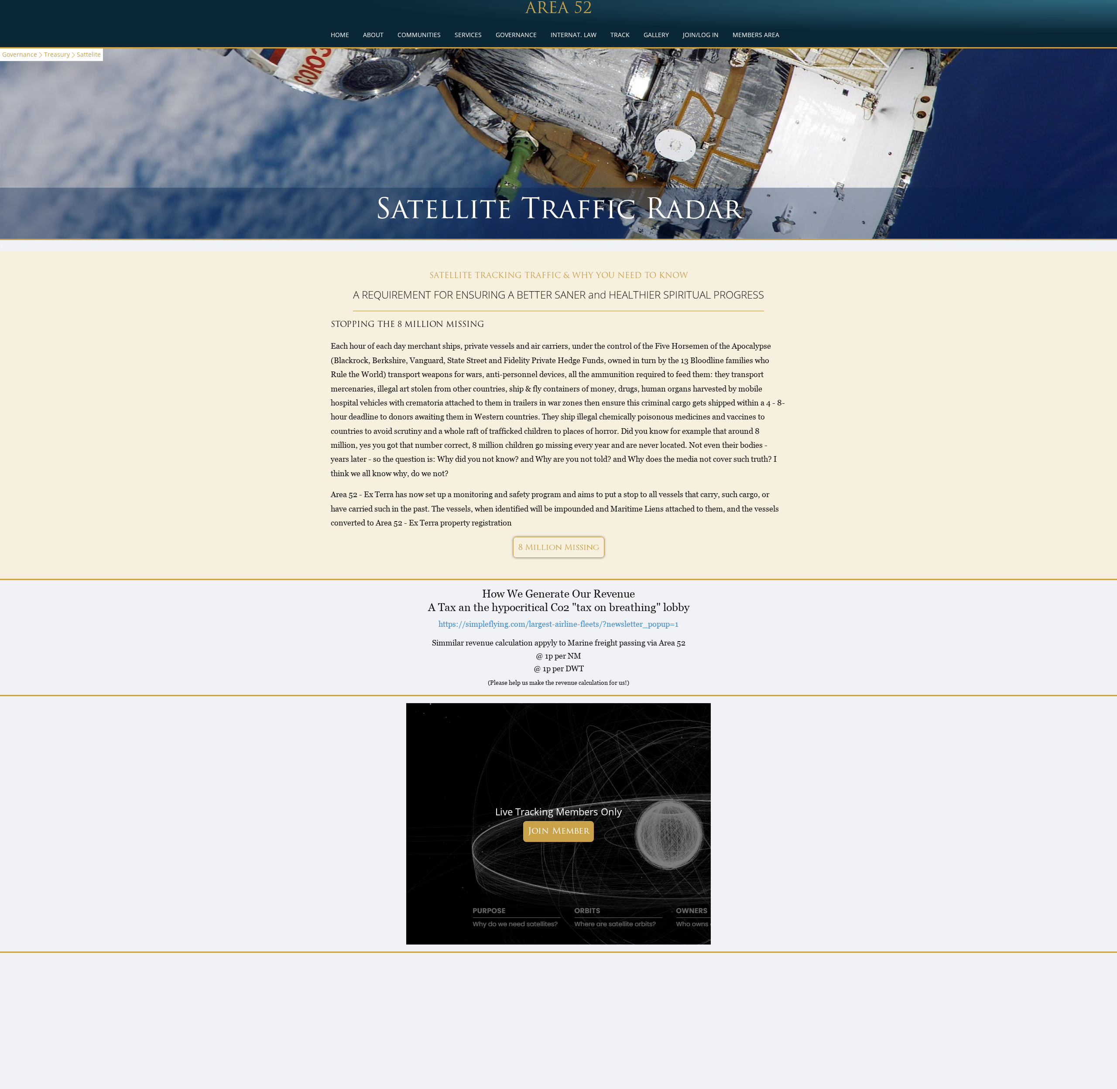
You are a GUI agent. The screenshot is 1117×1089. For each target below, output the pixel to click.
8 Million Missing (559, 547)
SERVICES (468, 35)
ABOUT (373, 35)
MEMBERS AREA (756, 35)
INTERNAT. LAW (573, 35)
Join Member (558, 831)
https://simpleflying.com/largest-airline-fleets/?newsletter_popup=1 (558, 624)
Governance (19, 54)
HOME (340, 35)
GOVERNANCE (516, 35)
